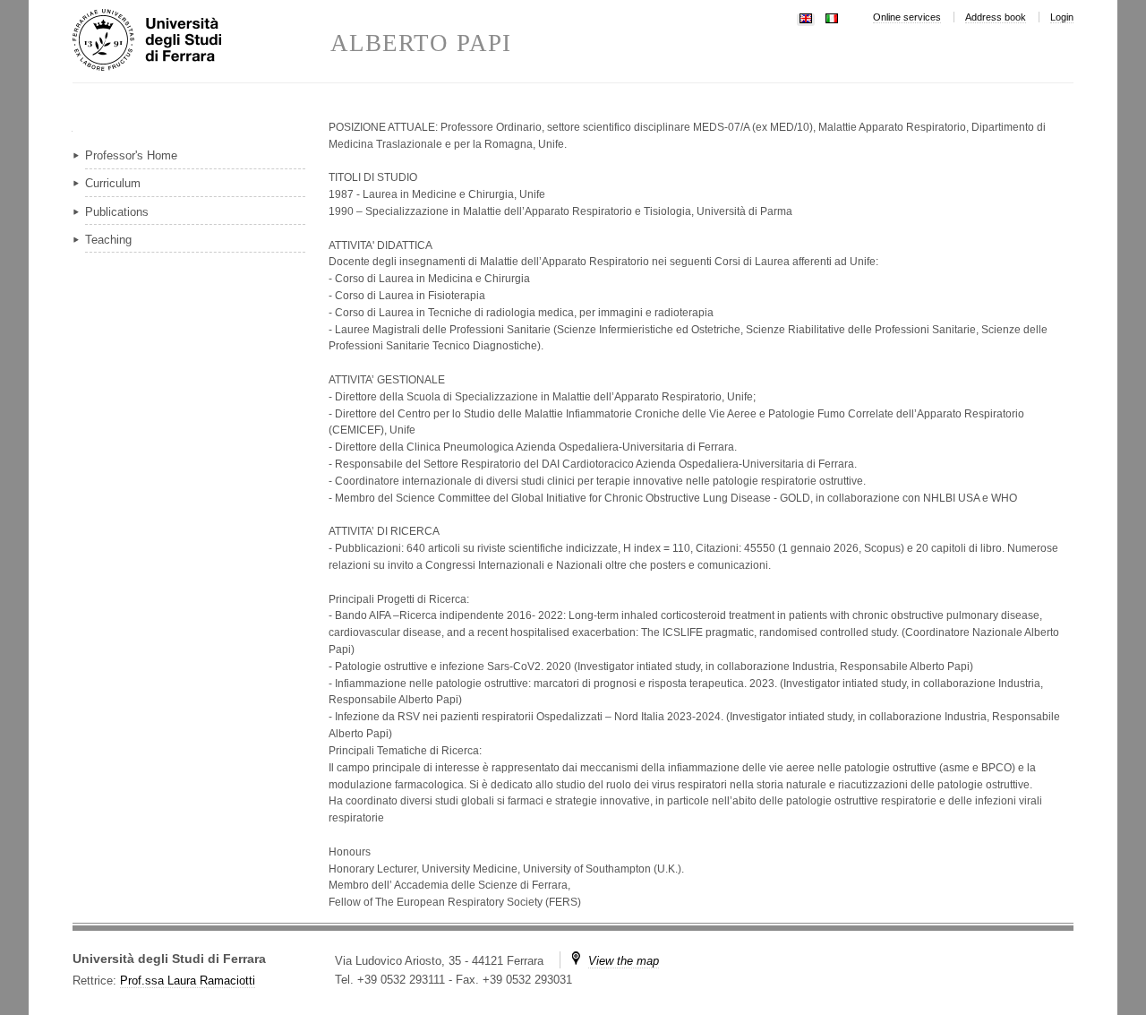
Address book (995, 17)
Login (1061, 17)
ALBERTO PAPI (420, 43)
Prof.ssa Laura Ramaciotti (187, 980)
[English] (806, 16)
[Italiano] (831, 16)
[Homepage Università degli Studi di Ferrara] (201, 41)
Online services (907, 17)
